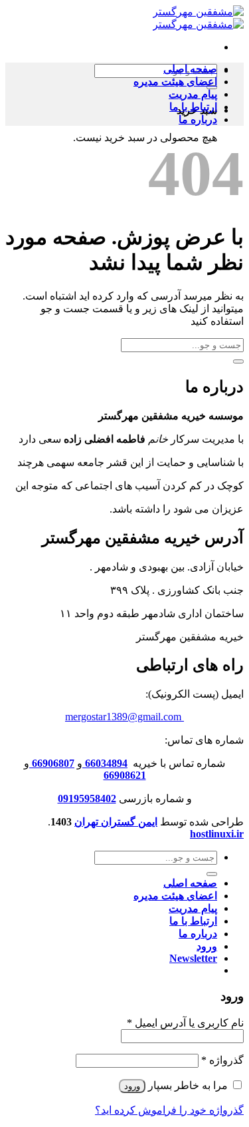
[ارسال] (238, 361)
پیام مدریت (193, 94)
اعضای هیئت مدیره (175, 81)
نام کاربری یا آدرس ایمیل (185, 1022)
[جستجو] (212, 874)
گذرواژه (222, 1060)
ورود (132, 1086)
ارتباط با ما (193, 107)
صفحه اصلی (190, 69)
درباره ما (198, 119)
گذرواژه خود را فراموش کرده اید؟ (169, 1110)
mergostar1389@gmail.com (123, 716)
